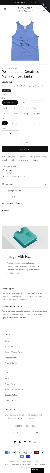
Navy (27, 114)
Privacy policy (27, 464)
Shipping (4, 94)
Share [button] (6, 211)
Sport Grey (38, 103)
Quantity (5, 128)
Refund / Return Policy (14, 352)
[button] (5, 9)
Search (7, 341)
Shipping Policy (11, 357)
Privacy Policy (10, 346)
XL (28, 123)
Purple (38, 114)
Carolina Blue (11, 103)
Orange (18, 108)
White (25, 103)
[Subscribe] (37, 432)
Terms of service (39, 464)
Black (17, 114)
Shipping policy (26, 468)
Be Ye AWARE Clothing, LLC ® (24, 461)
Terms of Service (11, 363)
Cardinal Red (32, 108)
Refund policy (16, 464)
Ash (7, 108)
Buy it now (25, 149)
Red (7, 114)
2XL (37, 123)
